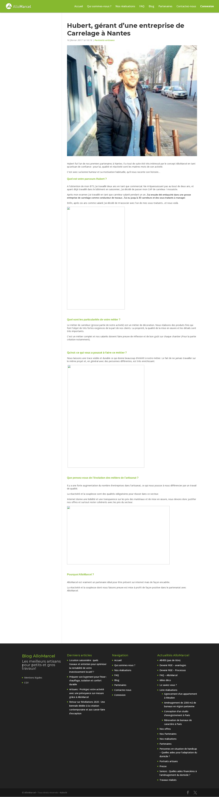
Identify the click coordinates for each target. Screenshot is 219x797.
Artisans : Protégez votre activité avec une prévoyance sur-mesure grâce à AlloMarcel (86, 693)
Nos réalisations (125, 6)
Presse (163, 766)
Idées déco (165, 680)
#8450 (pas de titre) (170, 660)
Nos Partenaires (168, 733)
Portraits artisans (105, 40)
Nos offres (165, 728)
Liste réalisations (168, 689)
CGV (26, 682)
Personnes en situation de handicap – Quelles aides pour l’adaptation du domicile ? (178, 752)
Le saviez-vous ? (168, 684)
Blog (151, 6)
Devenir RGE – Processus (173, 670)
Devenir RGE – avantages (173, 665)
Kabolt (63, 792)
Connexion (207, 6)
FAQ (141, 6)
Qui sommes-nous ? (99, 6)
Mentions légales (33, 677)
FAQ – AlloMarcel (168, 675)
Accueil (78, 6)
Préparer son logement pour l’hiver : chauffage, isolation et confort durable (88, 680)
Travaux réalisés (168, 779)
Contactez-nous (186, 6)
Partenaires (165, 6)
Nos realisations (168, 738)
